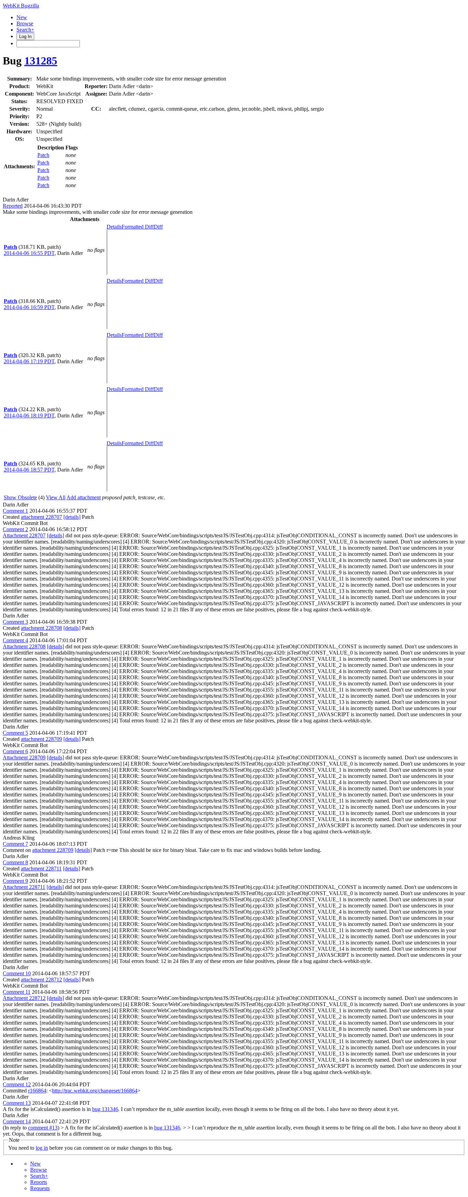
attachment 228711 (41, 868)
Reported (13, 206)
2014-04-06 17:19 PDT (29, 361)
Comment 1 (15, 511)
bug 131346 (105, 1109)
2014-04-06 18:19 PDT (29, 415)
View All (55, 497)
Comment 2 (15, 529)
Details (114, 227)
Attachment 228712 (24, 998)
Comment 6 (15, 751)
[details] (72, 517)
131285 (40, 60)
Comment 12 (17, 1084)
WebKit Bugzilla (21, 6)
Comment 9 (15, 881)
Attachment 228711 (24, 887)
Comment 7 (15, 844)
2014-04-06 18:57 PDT (29, 470)
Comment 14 (17, 1121)
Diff (158, 227)
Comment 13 (17, 1103)
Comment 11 (16, 992)
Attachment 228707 (24, 535)
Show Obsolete (20, 497)
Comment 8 (15, 862)
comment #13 (43, 1128)
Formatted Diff (138, 227)
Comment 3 (15, 622)
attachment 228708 (41, 628)
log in (42, 1148)
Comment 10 (17, 973)
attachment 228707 (41, 517)
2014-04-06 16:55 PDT (29, 253)
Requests (40, 1188)
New (21, 17)
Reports (38, 1182)
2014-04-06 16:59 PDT (29, 307)
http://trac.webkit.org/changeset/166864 (94, 1091)
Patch (43, 155)
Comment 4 (15, 640)
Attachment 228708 (24, 646)
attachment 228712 (41, 979)
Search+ (25, 30)
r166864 (37, 1091)
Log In (25, 36)
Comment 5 (15, 733)
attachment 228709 (41, 739)
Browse (24, 23)
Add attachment (83, 497)
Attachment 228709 (24, 757)
